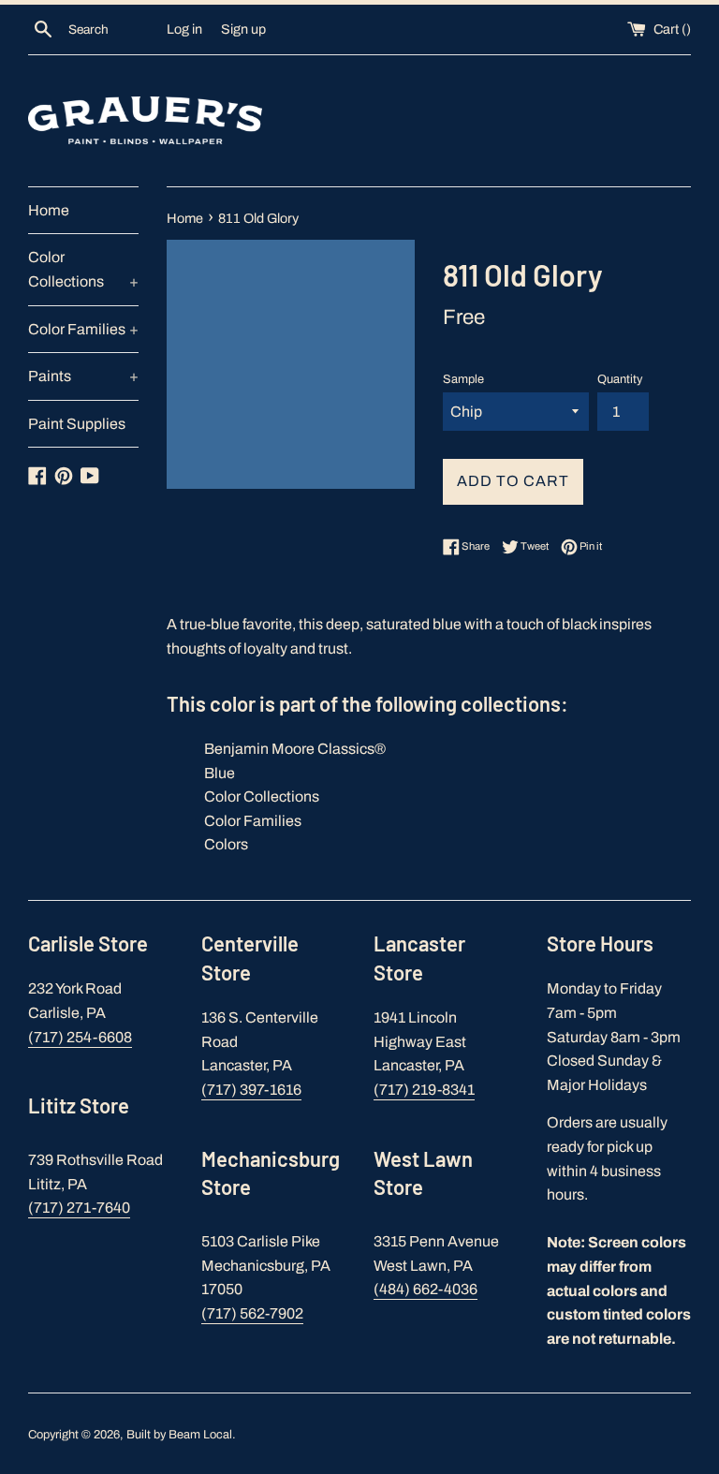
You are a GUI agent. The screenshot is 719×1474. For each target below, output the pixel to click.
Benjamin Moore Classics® (295, 749)
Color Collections (83, 269)
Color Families (83, 329)
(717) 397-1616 (251, 1090)
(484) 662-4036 (425, 1289)
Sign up (243, 29)
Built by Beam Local (179, 1434)
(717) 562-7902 (252, 1313)
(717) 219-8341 (424, 1090)
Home (48, 210)
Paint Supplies (76, 424)
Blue (219, 773)
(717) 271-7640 (79, 1208)
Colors (226, 844)
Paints (83, 376)
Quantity (619, 379)
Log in (184, 29)
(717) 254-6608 (80, 1037)
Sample (463, 379)
